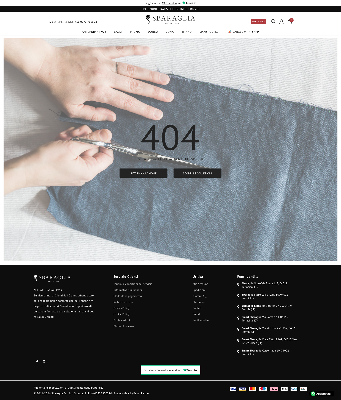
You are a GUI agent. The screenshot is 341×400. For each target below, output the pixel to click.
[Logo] (170, 20)
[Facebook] (37, 361)
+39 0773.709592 (86, 21)
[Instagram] (44, 361)
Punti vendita (247, 276)
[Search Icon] (273, 21)
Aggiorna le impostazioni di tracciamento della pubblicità (68, 387)
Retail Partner (141, 393)
